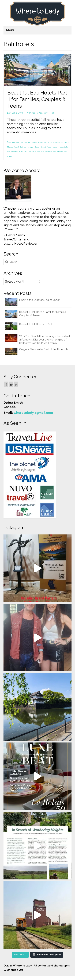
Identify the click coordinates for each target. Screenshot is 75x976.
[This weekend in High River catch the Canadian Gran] (37, 568)
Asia (40, 113)
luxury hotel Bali (60, 147)
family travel (57, 142)
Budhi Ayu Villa (45, 142)
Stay (45, 113)
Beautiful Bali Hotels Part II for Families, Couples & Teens (42, 313)
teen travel (47, 152)
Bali (25, 142)
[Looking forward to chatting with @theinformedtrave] (37, 707)
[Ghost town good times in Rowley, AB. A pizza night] (37, 915)
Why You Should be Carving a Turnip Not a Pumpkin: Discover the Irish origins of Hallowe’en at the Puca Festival (44, 340)
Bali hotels (32, 142)
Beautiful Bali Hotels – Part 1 (36, 324)
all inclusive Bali (16, 142)
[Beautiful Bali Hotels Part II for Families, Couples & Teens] (37, 70)
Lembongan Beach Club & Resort (38, 147)
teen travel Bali (60, 152)
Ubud (9, 156)
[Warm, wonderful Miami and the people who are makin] (37, 776)
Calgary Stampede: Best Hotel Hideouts (43, 349)
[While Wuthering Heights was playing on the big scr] (37, 845)
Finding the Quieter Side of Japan (40, 299)
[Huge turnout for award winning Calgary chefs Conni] (37, 637)
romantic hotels (35, 152)
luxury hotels (12, 152)
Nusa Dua (23, 152)
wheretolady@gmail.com (33, 412)
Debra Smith (17, 113)
